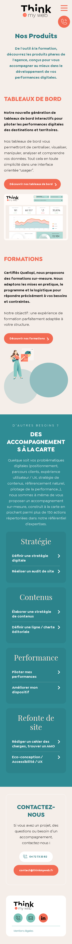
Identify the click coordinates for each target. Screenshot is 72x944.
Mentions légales (23, 931)
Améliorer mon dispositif (25, 689)
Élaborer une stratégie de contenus (31, 614)
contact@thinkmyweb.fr (36, 870)
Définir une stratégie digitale (30, 558)
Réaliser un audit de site (33, 571)
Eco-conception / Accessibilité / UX (27, 759)
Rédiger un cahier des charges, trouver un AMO (33, 744)
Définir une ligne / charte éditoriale (33, 629)
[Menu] (64, 8)
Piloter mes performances (24, 674)
